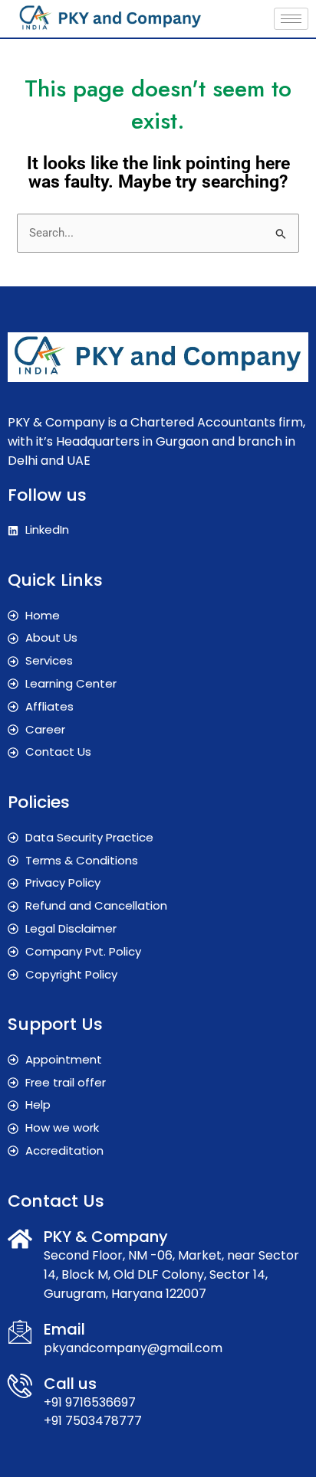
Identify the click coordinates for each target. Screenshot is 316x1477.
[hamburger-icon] (291, 19)
